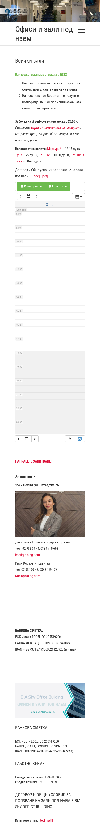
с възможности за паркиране (55, 128)
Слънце (44, 155)
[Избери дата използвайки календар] (28, 196)
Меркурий (54, 149)
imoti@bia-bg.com (27, 555)
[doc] (36, 176)
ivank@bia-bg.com (27, 576)
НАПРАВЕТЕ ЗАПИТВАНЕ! (33, 461)
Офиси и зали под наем (44, 33)
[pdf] (45, 176)
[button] (70, 439)
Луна (18, 155)
